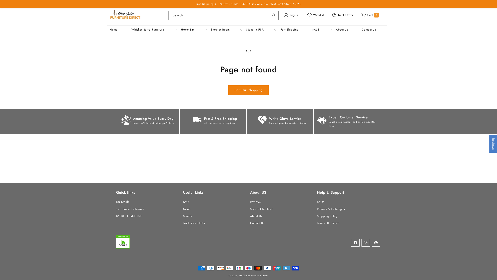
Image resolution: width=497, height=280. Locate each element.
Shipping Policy (327, 216)
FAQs (320, 202)
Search (187, 216)
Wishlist (318, 15)
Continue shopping (249, 90)
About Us (256, 216)
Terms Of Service (328, 223)
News (186, 209)
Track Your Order (194, 223)
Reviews (255, 202)
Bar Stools (122, 202)
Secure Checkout (261, 209)
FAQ (186, 202)
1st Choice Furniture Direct (253, 275)
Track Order (345, 15)
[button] (154, 29)
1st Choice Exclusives (130, 209)
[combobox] (223, 15)
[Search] (273, 15)
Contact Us (257, 223)
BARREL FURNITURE (129, 216)
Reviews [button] (493, 144)
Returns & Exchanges (331, 209)
